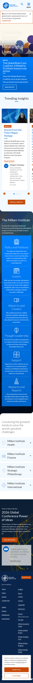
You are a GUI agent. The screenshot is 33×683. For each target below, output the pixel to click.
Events (4, 593)
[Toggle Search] (22, 4)
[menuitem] (9, 589)
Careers (20, 596)
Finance (4, 611)
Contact (20, 601)
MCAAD (20, 620)
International (6, 619)
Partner (20, 614)
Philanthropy (6, 615)
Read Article (9, 161)
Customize (16, 676)
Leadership (21, 605)
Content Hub (6, 600)
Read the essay (15, 561)
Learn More (6, 21)
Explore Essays (9, 540)
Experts (4, 597)
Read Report (10, 87)
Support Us (26, 577)
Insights (8, 126)
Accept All (16, 669)
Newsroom (21, 609)
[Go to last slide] (4, 194)
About (20, 593)
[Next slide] (29, 194)
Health (4, 607)
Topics (4, 589)
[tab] (14, 193)
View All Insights (16, 202)
